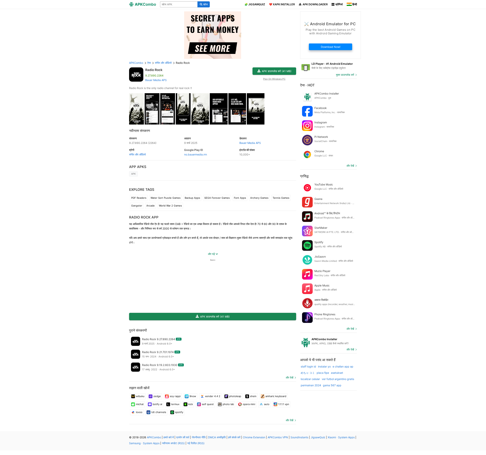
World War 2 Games (170, 205)
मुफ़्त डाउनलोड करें (345, 74)
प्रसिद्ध (304, 176)
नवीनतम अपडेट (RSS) (173, 443)
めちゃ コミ (308, 372)
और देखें (289, 377)
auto (266, 404)
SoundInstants (299, 437)
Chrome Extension (254, 437)
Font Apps (240, 197)
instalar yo (324, 366)
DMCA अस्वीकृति (217, 437)
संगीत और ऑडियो (137, 154)
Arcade (150, 205)
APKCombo (136, 62)
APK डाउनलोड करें (276, 71)
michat (140, 404)
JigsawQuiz (318, 437)
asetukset (337, 372)
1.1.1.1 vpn (283, 404)
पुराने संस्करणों (138, 330)
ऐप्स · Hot (307, 85)
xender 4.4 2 (212, 396)
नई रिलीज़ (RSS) (195, 443)
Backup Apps (192, 197)
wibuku (140, 396)
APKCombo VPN (278, 437)
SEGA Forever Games (217, 197)
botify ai (157, 404)
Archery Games (259, 197)
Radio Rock (154, 70)
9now (192, 396)
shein (253, 396)
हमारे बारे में (168, 437)
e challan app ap (343, 366)
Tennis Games (281, 197)
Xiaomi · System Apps (341, 437)
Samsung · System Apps (144, 443)
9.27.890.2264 (142, 142)
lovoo (139, 412)
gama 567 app (332, 385)
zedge (157, 396)
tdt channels (158, 412)
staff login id (308, 366)
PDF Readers (138, 197)
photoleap (235, 396)
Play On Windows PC (274, 78)
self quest (208, 404)
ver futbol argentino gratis (338, 379)
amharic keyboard (275, 396)
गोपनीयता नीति (199, 437)
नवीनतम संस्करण (139, 131)
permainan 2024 (311, 385)
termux (175, 404)
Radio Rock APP (144, 217)
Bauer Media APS (156, 80)
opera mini (249, 404)
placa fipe (323, 372)
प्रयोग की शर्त (182, 437)
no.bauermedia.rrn (195, 154)
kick (190, 404)
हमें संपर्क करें (234, 437)
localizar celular (310, 379)
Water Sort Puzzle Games (166, 197)
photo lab (228, 404)
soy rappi (175, 396)
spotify (179, 412)
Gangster (136, 205)
